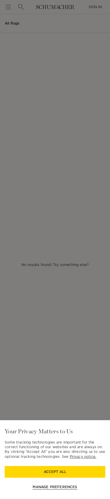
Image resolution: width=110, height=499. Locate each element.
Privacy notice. (83, 456)
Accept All (55, 472)
